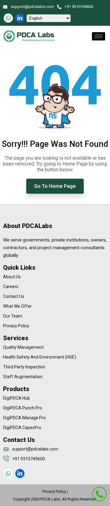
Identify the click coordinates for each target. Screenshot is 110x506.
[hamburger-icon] (98, 36)
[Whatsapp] (8, 18)
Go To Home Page (55, 186)
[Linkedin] (19, 18)
